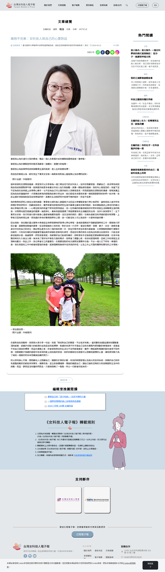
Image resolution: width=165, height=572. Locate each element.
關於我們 (87, 551)
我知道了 (150, 565)
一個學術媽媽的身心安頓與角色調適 (64, 401)
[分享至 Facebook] (102, 52)
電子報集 (98, 557)
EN (155, 5)
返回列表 (63, 380)
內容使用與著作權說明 (83, 455)
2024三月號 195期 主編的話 (60, 406)
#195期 (116, 45)
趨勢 (55, 29)
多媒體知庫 (87, 557)
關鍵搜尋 (109, 557)
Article (83, 29)
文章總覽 (109, 551)
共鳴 (75, 29)
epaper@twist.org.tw (133, 557)
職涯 (61, 29)
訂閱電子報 (142, 5)
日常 (68, 29)
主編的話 (47, 29)
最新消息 (98, 551)
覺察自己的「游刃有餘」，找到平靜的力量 (67, 397)
